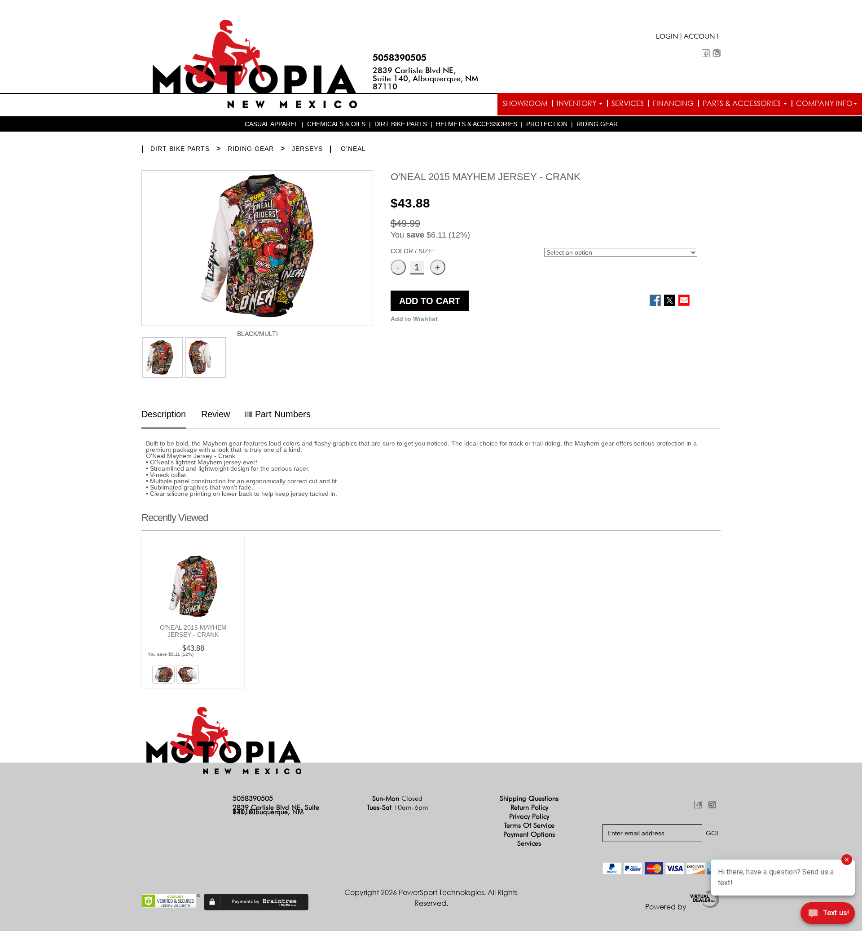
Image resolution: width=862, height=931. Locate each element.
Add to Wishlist (414, 318)
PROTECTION (546, 124)
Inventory (577, 103)
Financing (673, 103)
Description (163, 414)
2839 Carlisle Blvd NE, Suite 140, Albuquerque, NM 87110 (426, 78)
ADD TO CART (429, 301)
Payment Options (529, 834)
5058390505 (400, 57)
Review (215, 414)
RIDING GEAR (597, 124)
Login (667, 37)
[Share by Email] (684, 300)
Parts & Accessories (743, 103)
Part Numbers (281, 414)
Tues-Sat (397, 807)
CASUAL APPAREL (271, 124)
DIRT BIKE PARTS (400, 124)
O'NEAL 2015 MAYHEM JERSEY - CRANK (193, 631)
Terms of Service (529, 825)
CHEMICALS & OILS (336, 124)
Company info (824, 103)
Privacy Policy (529, 816)
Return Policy (529, 807)
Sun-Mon (397, 798)
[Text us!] (827, 914)
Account (702, 37)
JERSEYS (307, 148)
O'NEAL (353, 148)
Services (627, 103)
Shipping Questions (529, 798)
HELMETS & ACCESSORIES (476, 124)
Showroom (525, 103)
